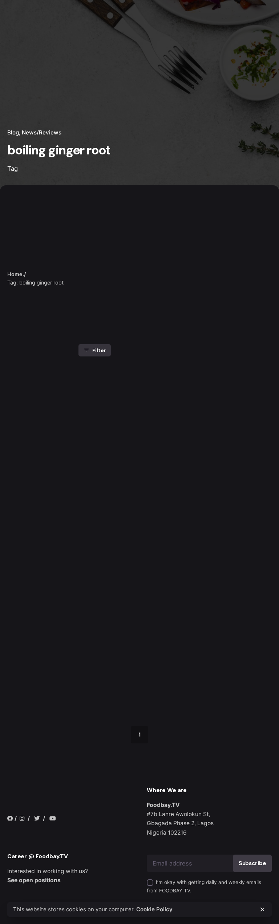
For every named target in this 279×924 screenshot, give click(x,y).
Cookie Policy (154, 909)
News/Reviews (41, 132)
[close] (90, 255)
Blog (13, 132)
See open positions (34, 880)
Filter (99, 350)
